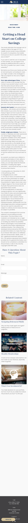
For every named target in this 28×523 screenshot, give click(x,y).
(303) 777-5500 (16, 502)
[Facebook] (13, 521)
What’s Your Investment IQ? (11, 386)
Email (2, 264)
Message (4, 273)
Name (3, 256)
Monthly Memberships (9, 354)
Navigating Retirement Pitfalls (12, 322)
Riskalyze (8, 519)
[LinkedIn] (15, 521)
